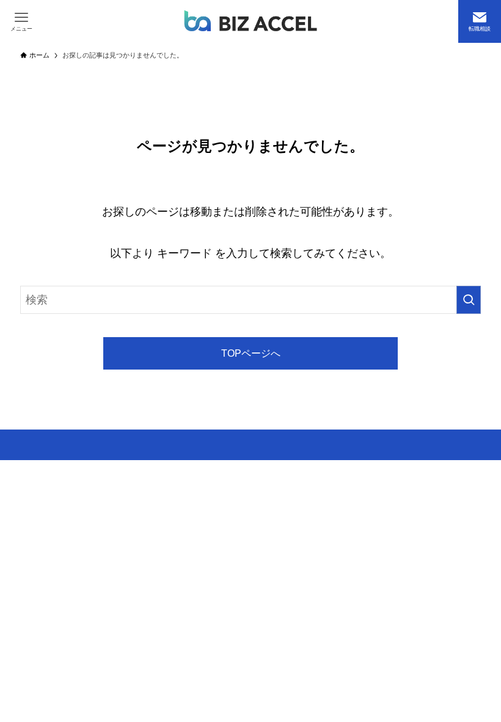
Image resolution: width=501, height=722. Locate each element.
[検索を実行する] (468, 300)
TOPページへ (250, 353)
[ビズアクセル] (250, 21)
